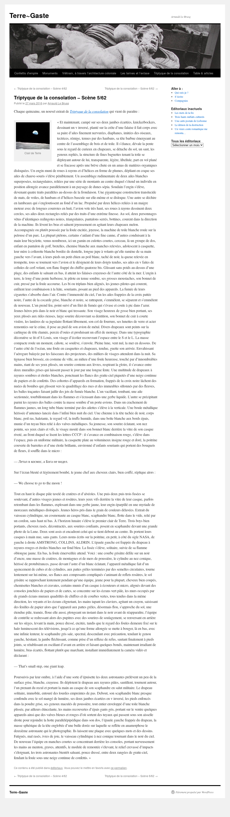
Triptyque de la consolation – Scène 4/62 (40, 88)
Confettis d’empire (26, 73)
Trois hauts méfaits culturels (189, 117)
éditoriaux (57, 768)
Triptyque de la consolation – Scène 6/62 (131, 88)
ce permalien (119, 768)
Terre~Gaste (29, 15)
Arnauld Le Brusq (58, 103)
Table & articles (203, 73)
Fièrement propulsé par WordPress (195, 792)
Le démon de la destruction (189, 125)
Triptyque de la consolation (171, 73)
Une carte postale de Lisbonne (191, 121)
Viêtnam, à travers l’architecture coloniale (89, 73)
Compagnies (181, 100)
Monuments (50, 73)
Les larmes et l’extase (135, 73)
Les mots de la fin (184, 112)
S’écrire (179, 96)
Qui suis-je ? (181, 92)
